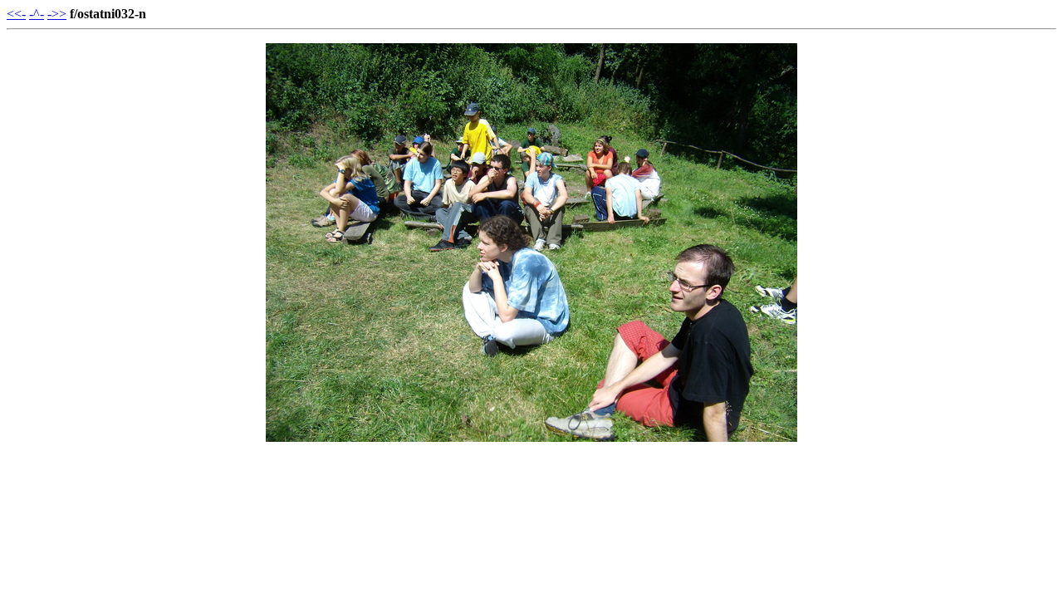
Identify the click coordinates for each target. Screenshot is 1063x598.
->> (56, 14)
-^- (36, 14)
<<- (16, 14)
